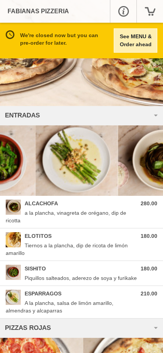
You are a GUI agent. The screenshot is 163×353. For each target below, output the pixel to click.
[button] (123, 11)
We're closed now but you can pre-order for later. (59, 39)
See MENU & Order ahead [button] (136, 40)
